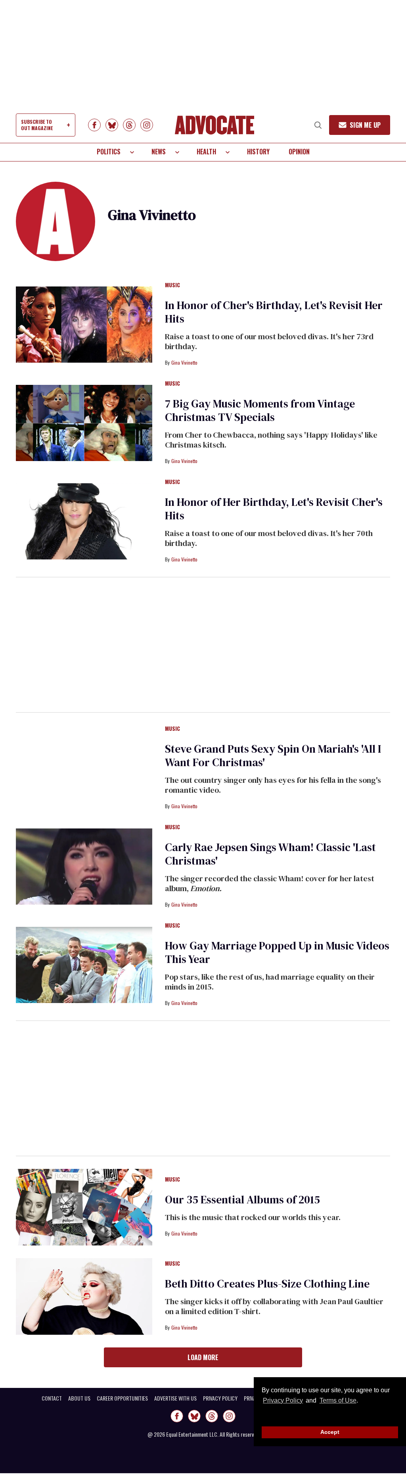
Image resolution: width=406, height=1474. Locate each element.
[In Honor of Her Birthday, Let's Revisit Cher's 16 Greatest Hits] (84, 521)
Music (172, 285)
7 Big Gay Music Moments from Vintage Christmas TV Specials (260, 410)
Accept (329, 1432)
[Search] (318, 125)
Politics (109, 151)
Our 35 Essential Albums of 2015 (242, 1199)
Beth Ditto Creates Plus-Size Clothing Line (267, 1283)
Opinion (299, 151)
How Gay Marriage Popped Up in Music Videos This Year (277, 952)
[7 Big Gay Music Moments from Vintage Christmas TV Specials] (84, 423)
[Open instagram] (146, 125)
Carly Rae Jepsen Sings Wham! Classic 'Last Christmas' (270, 854)
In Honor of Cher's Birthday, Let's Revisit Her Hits (274, 312)
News (158, 151)
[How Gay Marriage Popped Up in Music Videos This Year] (84, 965)
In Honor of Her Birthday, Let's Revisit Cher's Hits (274, 508)
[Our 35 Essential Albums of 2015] (84, 1207)
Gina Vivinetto (184, 362)
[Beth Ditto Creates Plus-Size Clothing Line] (84, 1296)
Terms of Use (338, 1400)
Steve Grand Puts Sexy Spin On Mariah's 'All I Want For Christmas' (273, 755)
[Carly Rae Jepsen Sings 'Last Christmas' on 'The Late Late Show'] (84, 866)
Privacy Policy (283, 1400)
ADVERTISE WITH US (175, 1398)
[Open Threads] (129, 125)
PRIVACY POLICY (220, 1398)
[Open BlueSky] (111, 125)
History (258, 151)
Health (206, 151)
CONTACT (52, 1398)
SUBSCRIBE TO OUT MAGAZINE (37, 124)
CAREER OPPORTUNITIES (122, 1398)
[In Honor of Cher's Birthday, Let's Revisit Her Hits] (84, 324)
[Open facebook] (94, 125)
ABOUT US (79, 1398)
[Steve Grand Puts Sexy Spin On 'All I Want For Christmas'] (84, 768)
